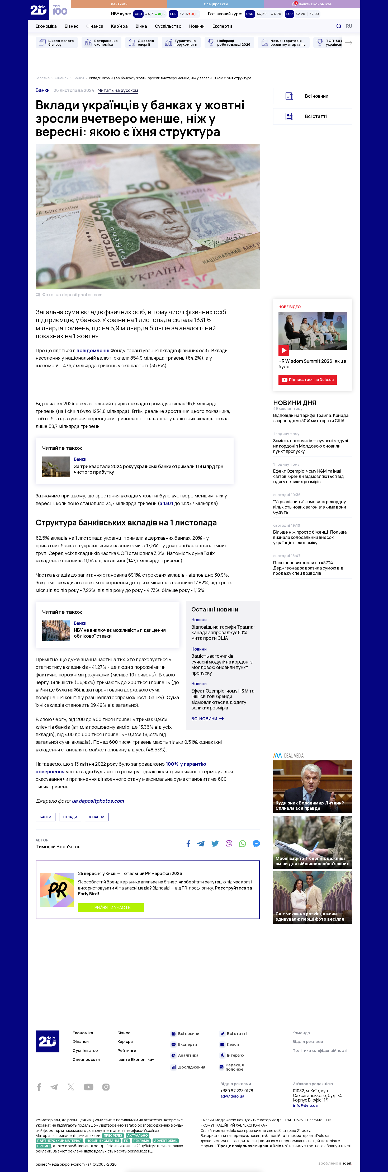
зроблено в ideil (335, 1163)
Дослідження (191, 1067)
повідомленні (93, 350)
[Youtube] (88, 1087)
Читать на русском (118, 90)
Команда (301, 1032)
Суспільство (168, 26)
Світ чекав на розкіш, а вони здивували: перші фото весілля (310, 916)
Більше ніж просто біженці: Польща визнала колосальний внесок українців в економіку (310, 537)
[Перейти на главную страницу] (38, 10)
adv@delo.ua (232, 1096)
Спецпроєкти (216, 4)
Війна (141, 26)
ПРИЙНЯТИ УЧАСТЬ (111, 907)
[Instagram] (106, 1087)
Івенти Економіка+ (312, 4)
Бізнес (71, 26)
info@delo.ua (305, 1105)
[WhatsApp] (242, 843)
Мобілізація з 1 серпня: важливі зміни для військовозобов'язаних (312, 861)
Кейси (233, 1044)
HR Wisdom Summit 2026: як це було (312, 364)
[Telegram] (200, 843)
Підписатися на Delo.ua (311, 379)
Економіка (46, 26)
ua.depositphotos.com (98, 801)
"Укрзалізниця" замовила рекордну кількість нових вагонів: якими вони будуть (309, 507)
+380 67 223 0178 (236, 1091)
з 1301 (166, 503)
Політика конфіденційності (319, 1050)
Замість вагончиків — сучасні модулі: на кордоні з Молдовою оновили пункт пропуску (222, 664)
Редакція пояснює (235, 1067)
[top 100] (60, 10)
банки (45, 817)
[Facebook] (188, 844)
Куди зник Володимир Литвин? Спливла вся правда (310, 805)
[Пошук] (339, 26)
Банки (43, 90)
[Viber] (229, 843)
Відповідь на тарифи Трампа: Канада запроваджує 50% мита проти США (223, 632)
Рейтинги (119, 4)
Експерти (222, 26)
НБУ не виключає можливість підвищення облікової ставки (120, 633)
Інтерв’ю (235, 1055)
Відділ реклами (307, 1041)
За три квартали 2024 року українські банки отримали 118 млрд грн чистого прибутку (148, 469)
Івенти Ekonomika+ (135, 1059)
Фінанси (94, 26)
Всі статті (316, 116)
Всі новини (204, 719)
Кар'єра (119, 26)
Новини (197, 26)
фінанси (96, 817)
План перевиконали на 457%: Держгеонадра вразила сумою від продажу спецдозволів (308, 568)
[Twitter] (215, 843)
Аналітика (188, 1055)
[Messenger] (256, 843)
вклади (70, 817)
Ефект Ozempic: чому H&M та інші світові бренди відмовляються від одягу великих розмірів (222, 699)
